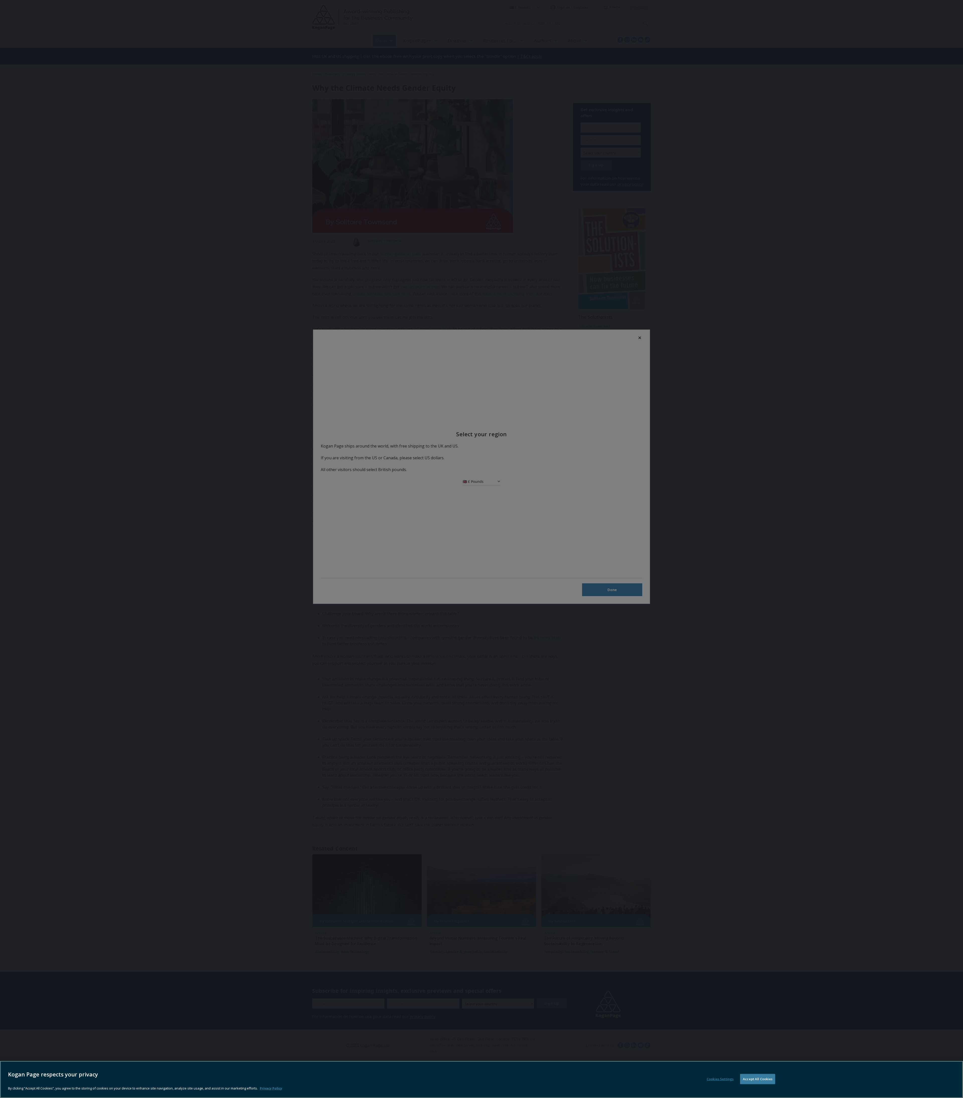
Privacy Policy (271, 1088)
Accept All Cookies (757, 1079)
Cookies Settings (720, 1079)
